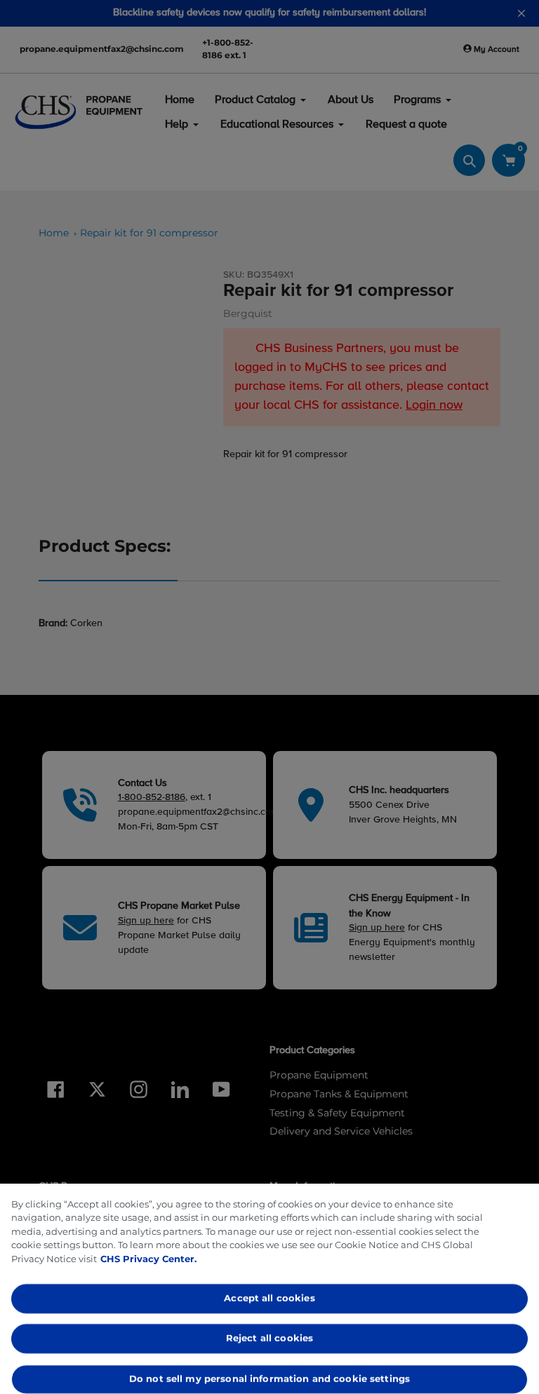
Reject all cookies (269, 1338)
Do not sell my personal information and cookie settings (269, 1378)
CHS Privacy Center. (148, 1258)
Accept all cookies (269, 1298)
